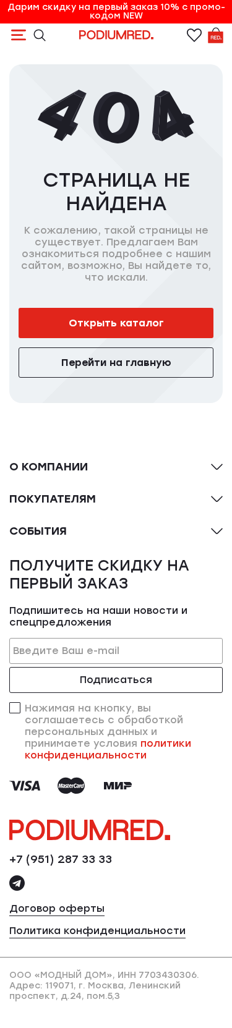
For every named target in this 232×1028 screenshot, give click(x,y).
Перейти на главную (116, 362)
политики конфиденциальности (108, 749)
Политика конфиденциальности (97, 931)
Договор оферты (57, 908)
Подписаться (116, 680)
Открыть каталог (116, 323)
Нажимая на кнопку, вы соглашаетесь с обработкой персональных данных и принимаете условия (108, 731)
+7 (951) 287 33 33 (60, 859)
